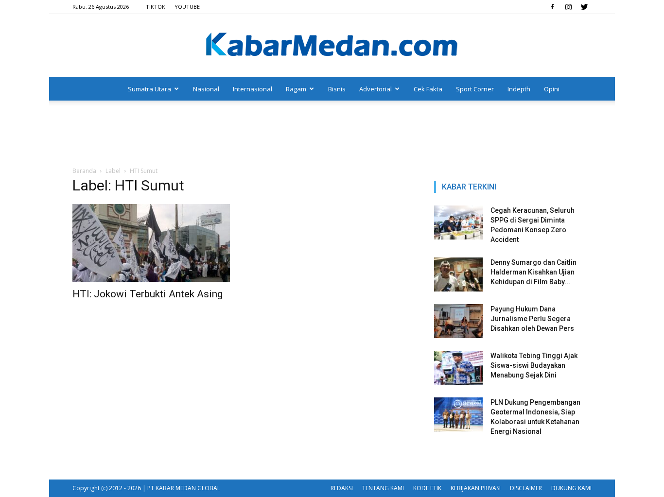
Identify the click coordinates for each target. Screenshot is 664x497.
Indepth (518, 89)
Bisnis (337, 89)
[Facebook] (552, 7)
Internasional (252, 89)
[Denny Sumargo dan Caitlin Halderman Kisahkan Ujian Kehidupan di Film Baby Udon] (458, 274)
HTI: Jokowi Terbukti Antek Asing (147, 294)
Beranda (84, 171)
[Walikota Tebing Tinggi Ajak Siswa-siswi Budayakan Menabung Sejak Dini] (458, 368)
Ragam (296, 89)
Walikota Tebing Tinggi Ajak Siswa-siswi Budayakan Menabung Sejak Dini (533, 365)
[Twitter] (584, 7)
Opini (551, 89)
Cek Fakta (428, 89)
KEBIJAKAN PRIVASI (476, 488)
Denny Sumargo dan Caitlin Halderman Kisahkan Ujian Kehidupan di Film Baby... (533, 272)
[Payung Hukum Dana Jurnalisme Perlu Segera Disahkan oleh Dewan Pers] (458, 321)
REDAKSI (342, 488)
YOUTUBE (187, 6)
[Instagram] (568, 7)
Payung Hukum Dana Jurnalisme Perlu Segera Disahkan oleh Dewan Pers (532, 318)
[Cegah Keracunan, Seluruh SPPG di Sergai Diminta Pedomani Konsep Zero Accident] (458, 223)
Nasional (206, 89)
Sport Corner (475, 89)
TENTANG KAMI (383, 488)
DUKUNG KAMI (571, 488)
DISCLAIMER (526, 488)
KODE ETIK (427, 488)
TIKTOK (155, 6)
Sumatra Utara (149, 89)
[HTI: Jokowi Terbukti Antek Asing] (151, 243)
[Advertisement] (332, 134)
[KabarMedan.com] (332, 46)
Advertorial (375, 89)
